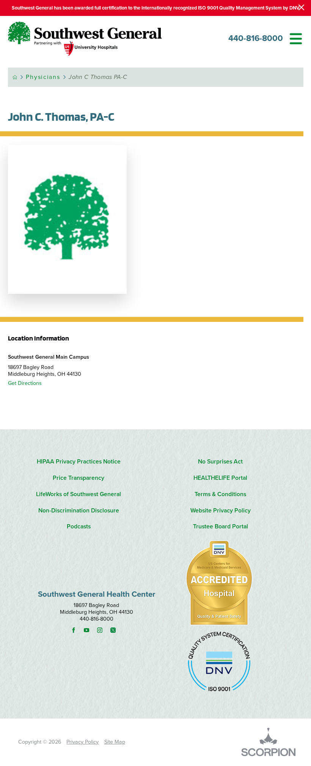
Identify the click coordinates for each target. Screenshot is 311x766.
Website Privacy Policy (220, 510)
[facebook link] (77, 630)
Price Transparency (78, 478)
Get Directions (25, 383)
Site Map (114, 742)
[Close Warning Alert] (301, 8)
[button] (296, 39)
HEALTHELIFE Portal (220, 478)
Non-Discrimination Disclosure (78, 510)
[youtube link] (90, 630)
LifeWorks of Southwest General (78, 494)
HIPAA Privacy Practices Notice (79, 461)
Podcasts (79, 526)
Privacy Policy (82, 742)
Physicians (43, 77)
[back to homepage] (15, 77)
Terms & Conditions (220, 494)
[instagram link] (103, 630)
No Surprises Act (220, 461)
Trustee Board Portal (220, 526)
